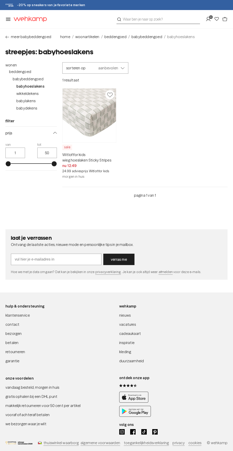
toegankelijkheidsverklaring (146, 443)
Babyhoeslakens (30, 86)
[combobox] (158, 19)
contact (12, 324)
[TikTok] (144, 432)
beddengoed (115, 36)
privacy (178, 443)
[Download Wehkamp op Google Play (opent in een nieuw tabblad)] (135, 415)
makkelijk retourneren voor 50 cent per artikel (43, 405)
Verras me (119, 259)
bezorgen (13, 333)
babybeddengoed (147, 36)
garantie (12, 361)
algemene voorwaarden (100, 443)
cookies (194, 443)
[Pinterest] (155, 432)
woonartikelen (87, 36)
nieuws (125, 315)
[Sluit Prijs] (54, 133)
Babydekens (26, 108)
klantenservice (17, 315)
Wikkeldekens (27, 93)
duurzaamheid (131, 361)
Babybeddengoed (28, 79)
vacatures (127, 324)
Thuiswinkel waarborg (61, 443)
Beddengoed (20, 71)
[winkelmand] (225, 19)
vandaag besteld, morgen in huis (32, 387)
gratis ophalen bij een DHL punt (31, 396)
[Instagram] (122, 432)
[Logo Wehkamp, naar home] (29, 19)
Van (8, 145)
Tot (39, 145)
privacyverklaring (108, 272)
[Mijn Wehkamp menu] (209, 19)
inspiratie (126, 342)
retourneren (15, 351)
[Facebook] (133, 432)
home (65, 36)
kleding (125, 351)
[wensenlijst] (218, 19)
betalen (11, 342)
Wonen (11, 65)
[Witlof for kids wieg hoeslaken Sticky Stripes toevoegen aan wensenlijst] (109, 94)
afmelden (166, 272)
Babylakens (25, 101)
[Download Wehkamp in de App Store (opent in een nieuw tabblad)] (135, 401)
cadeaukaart (130, 333)
